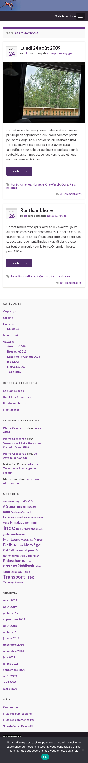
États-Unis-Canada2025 (23, 356)
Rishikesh (25, 565)
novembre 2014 (13, 651)
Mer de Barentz (18, 534)
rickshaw (10, 566)
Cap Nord (26, 512)
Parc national (26, 276)
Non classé (10, 335)
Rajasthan (43, 276)
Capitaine (16, 512)
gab (25, 53)
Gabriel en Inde (65, 16)
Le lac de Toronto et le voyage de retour (20, 468)
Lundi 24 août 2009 (40, 48)
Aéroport (10, 506)
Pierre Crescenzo (14, 428)
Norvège (38, 184)
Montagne (11, 539)
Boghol (21, 506)
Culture (8, 324)
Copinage (9, 311)
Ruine (38, 566)
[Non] (83, 750)
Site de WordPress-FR (18, 726)
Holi (27, 522)
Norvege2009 (54, 53)
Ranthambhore (36, 210)
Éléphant (19, 582)
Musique (13, 328)
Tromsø (8, 582)
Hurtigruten (11, 409)
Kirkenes (25, 184)
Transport (14, 577)
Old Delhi (9, 550)
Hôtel (34, 522)
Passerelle (19, 555)
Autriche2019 (16, 346)
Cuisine (8, 317)
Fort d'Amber (23, 517)
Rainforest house (14, 403)
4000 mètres (9, 501)
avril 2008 (9, 682)
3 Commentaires (71, 194)
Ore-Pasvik (52, 184)
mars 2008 (10, 688)
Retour (26, 561)
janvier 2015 (11, 638)
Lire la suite (19, 171)
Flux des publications (17, 713)
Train (26, 571)
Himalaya (17, 522)
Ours (64, 184)
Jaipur (20, 528)
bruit (6, 512)
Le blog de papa (13, 390)
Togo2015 (14, 371)
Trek (30, 577)
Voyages (67, 53)
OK (45, 757)
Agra (19, 501)
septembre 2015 (14, 619)
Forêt (14, 184)
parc (31, 550)
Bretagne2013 (16, 351)
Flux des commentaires (19, 720)
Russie (6, 571)
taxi (20, 571)
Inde (14, 276)
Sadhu (14, 571)
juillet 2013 (10, 663)
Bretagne (31, 506)
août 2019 (10, 606)
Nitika (18, 545)
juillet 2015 (10, 632)
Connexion (10, 707)
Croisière (9, 517)
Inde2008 (52, 215)
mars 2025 (10, 600)
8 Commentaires (71, 282)
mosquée (27, 539)
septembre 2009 (14, 669)
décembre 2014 (13, 644)
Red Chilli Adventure (17, 397)
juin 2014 (9, 657)
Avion (28, 501)
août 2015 (10, 625)
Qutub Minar (32, 555)
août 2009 (10, 676)
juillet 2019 (10, 613)
